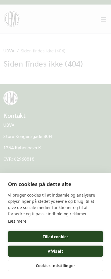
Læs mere (17, 221)
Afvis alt (55, 251)
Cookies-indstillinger (55, 265)
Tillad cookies (56, 236)
